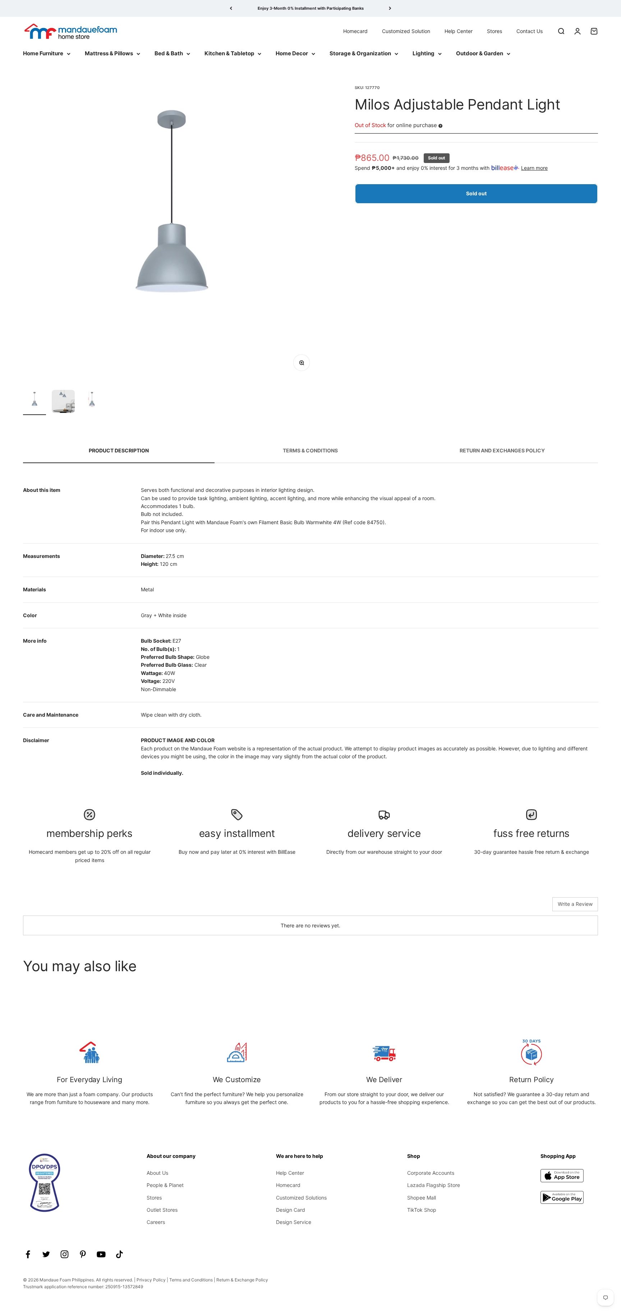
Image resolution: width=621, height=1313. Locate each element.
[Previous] (231, 8)
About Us (157, 1173)
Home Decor (292, 53)
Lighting (423, 53)
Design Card (290, 1210)
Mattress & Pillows (109, 53)
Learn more (534, 168)
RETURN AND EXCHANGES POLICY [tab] (502, 450)
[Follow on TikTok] (119, 1254)
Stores (494, 31)
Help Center (459, 31)
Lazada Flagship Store (433, 1185)
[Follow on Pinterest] (83, 1254)
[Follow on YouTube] (101, 1254)
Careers (156, 1222)
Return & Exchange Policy (242, 1279)
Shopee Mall (421, 1198)
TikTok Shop (421, 1210)
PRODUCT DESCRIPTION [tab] (119, 450)
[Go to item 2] (63, 402)
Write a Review (575, 904)
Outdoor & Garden (479, 53)
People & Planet (165, 1185)
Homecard (355, 31)
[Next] (390, 8)
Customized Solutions (301, 1198)
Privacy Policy (151, 1279)
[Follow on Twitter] (46, 1254)
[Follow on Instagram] (64, 1254)
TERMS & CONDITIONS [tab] (310, 450)
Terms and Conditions (191, 1279)
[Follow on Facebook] (28, 1254)
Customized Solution (406, 31)
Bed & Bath (169, 53)
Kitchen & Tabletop (229, 53)
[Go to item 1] (34, 402)
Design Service (293, 1222)
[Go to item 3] (92, 402)
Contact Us (529, 31)
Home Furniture (43, 53)
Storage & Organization (360, 53)
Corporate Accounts (430, 1173)
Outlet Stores (162, 1210)
